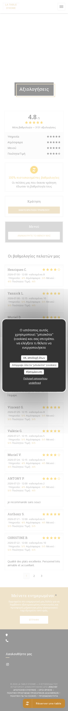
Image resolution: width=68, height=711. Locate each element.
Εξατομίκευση (34, 372)
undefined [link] (35, 382)
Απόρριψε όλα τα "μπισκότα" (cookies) (34, 365)
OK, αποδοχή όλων (34, 357)
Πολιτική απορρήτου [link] (35, 378)
